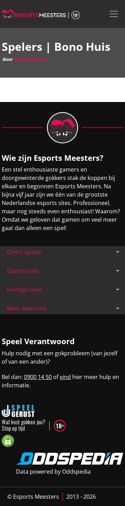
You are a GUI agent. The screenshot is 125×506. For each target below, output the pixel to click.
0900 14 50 (38, 377)
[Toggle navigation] (114, 14)
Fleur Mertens (30, 59)
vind (65, 377)
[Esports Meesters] (41, 14)
